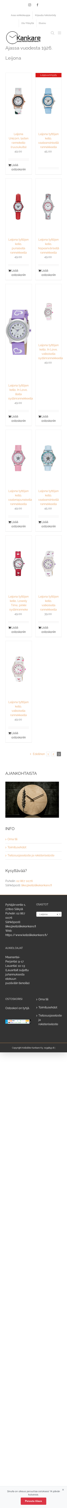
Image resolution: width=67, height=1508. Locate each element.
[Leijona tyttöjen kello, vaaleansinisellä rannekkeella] (49, 458)
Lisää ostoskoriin (14, 167)
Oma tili (12, 839)
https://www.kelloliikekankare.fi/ (26, 935)
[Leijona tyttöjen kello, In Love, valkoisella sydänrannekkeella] (49, 312)
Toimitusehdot (17, 847)
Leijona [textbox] (48, 914)
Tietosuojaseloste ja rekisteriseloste (31, 855)
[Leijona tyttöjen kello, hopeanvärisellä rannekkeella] (49, 206)
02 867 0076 (24, 881)
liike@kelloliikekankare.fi (36, 885)
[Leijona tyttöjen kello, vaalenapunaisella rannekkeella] (19, 458)
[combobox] (49, 914)
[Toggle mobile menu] (60, 33)
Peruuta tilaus (33, 1501)
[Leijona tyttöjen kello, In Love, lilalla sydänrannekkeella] (19, 332)
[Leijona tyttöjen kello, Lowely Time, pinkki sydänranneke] (19, 563)
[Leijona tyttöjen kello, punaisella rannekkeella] (19, 206)
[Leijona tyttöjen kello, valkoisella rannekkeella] (49, 563)
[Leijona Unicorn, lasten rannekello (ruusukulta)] (19, 101)
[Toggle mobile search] (52, 33)
